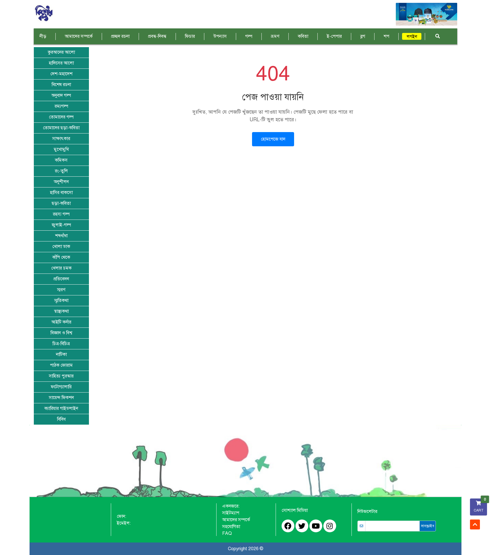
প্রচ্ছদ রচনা (120, 36)
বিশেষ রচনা (61, 84)
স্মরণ (61, 290)
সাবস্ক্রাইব (427, 526)
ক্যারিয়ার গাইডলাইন (61, 408)
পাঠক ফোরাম (61, 365)
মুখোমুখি (61, 149)
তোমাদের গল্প (61, 117)
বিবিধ (61, 419)
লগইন (412, 36)
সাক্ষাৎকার (61, 138)
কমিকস (61, 160)
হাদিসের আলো (61, 63)
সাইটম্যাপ (230, 513)
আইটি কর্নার (61, 322)
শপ (386, 36)
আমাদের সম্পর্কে (79, 36)
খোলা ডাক (61, 246)
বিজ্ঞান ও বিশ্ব (61, 333)
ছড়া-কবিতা (61, 203)
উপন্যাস (220, 36)
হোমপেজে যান (273, 139)
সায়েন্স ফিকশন (61, 397)
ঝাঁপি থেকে (61, 257)
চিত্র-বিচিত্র (61, 344)
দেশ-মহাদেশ (61, 74)
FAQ (227, 533)
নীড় (42, 36)
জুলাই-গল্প (61, 225)
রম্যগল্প (61, 106)
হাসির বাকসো (61, 192)
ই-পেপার (334, 36)
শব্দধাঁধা (61, 236)
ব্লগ (362, 36)
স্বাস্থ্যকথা (61, 311)
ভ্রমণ (275, 36)
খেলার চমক (61, 268)
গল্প (248, 36)
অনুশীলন (61, 182)
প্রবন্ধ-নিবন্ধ (157, 36)
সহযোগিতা (231, 526)
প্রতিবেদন (61, 279)
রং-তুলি (61, 171)
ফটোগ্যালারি (61, 387)
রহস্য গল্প (61, 214)
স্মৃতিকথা (61, 300)
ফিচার (190, 36)
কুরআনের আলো (61, 52)
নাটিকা (61, 354)
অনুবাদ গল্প (61, 95)
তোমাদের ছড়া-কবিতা (61, 128)
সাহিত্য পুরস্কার (61, 376)
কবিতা (303, 36)
